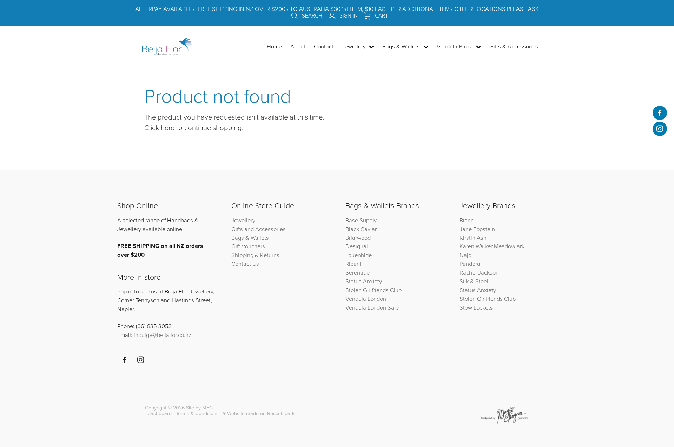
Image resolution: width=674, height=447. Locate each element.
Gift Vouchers (248, 246)
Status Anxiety (363, 281)
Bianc (467, 220)
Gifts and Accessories (258, 229)
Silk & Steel (474, 281)
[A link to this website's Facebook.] (660, 113)
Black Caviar (361, 229)
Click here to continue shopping (193, 127)
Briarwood (358, 237)
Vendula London (365, 298)
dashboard (160, 413)
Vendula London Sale (372, 307)
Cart (381, 15)
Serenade (357, 272)
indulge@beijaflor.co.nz (162, 335)
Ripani (353, 263)
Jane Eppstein (478, 229)
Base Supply (361, 220)
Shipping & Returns (255, 255)
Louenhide (358, 255)
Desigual (356, 246)
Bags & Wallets (250, 237)
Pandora (470, 263)
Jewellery (243, 220)
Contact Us (245, 263)
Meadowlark (509, 246)
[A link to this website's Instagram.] (660, 129)
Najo (465, 255)
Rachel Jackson (479, 272)
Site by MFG (199, 407)
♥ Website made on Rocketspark (259, 413)
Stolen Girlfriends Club (373, 290)
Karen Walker (476, 246)
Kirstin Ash (473, 237)
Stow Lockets (476, 307)
